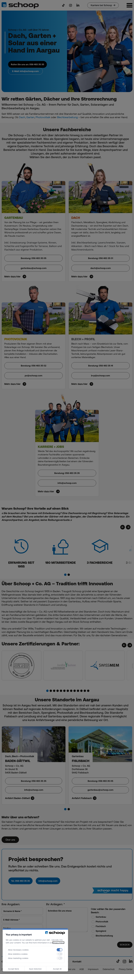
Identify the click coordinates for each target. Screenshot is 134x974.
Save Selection (35, 969)
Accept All (57, 969)
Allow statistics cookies (17, 954)
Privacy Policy (58, 942)
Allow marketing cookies (18, 958)
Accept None (13, 969)
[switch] (59, 949)
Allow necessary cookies (18, 950)
